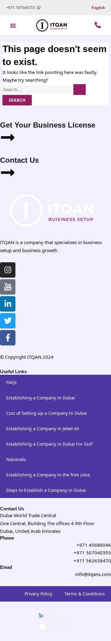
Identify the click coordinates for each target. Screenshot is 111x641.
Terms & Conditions (84, 594)
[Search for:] (44, 89)
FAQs (11, 382)
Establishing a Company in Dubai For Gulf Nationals (49, 451)
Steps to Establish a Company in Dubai (46, 490)
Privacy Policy (38, 594)
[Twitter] (7, 321)
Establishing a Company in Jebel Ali (42, 428)
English (98, 7)
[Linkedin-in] (7, 304)
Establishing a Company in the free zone (48, 475)
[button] (13, 25)
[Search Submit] (79, 89)
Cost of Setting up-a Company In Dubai (46, 413)
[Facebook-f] (7, 337)
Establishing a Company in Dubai (40, 398)
